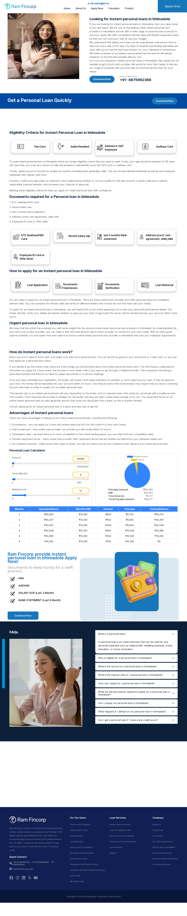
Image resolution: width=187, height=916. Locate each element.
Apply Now (97, 8)
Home (67, 8)
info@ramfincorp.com (23, 869)
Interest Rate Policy (79, 830)
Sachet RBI (75, 876)
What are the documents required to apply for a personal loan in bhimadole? (134, 693)
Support (113, 853)
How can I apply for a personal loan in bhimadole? (126, 683)
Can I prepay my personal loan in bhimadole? (123, 703)
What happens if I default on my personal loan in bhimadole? (132, 711)
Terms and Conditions (80, 824)
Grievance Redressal (162, 853)
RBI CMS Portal (77, 881)
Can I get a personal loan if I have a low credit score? (128, 720)
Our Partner (158, 836)
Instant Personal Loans (120, 824)
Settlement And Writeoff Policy (84, 864)
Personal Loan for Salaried (122, 836)
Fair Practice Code (78, 858)
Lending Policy (76, 841)
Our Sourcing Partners (163, 841)
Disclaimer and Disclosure (82, 853)
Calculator (114, 8)
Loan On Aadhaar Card (120, 830)
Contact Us (158, 830)
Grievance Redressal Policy (165, 858)
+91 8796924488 (40, 862)
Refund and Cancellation (81, 847)
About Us (81, 8)
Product (129, 8)
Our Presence (116, 847)
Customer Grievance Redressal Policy (87, 870)
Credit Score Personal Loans (123, 841)
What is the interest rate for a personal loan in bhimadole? (130, 674)
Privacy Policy (76, 836)
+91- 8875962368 (135, 80)
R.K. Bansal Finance (162, 864)
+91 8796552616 (21, 862)
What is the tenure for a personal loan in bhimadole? (127, 666)
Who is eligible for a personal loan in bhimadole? (125, 657)
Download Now (102, 79)
